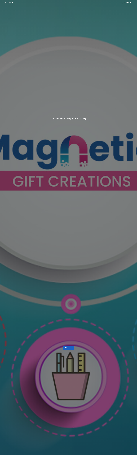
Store (4, 2)
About (11, 2)
